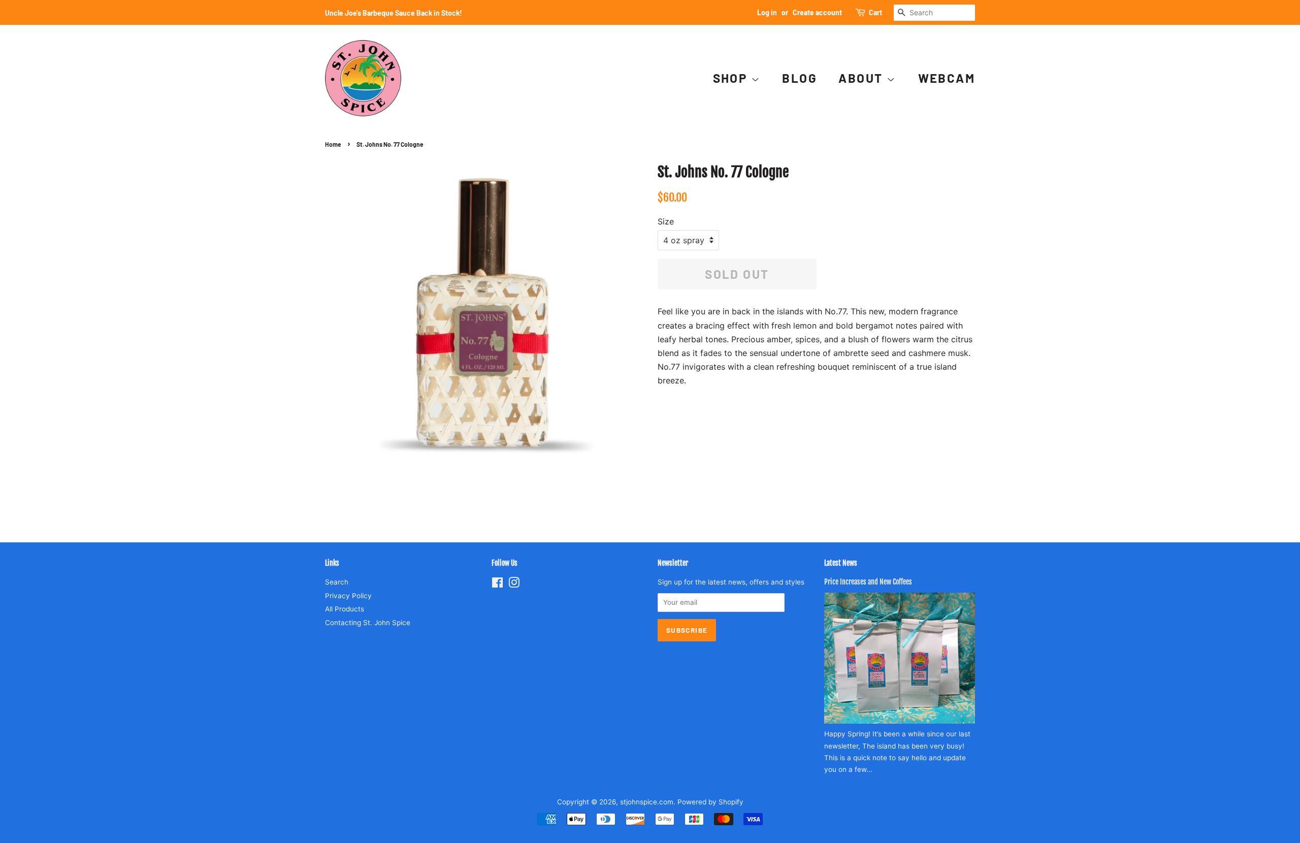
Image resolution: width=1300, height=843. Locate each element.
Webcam (946, 78)
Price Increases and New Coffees (868, 581)
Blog (799, 78)
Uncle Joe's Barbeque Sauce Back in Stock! (393, 13)
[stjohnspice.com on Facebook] (497, 584)
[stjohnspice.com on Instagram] (513, 584)
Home (333, 144)
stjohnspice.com (646, 802)
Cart (875, 12)
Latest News (840, 563)
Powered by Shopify (710, 802)
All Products (344, 609)
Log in (767, 12)
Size (666, 221)
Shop (732, 78)
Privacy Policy (348, 596)
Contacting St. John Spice (367, 623)
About (862, 78)
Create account (817, 12)
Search (336, 582)
